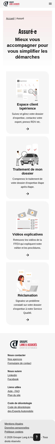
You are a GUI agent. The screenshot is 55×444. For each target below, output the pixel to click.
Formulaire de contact (19, 363)
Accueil (10, 18)
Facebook (13, 379)
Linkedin (12, 375)
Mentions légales (14, 423)
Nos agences (15, 359)
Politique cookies (14, 431)
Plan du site (14, 395)
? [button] (37, 437)
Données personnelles (17, 427)
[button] (16, 4)
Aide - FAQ (14, 391)
